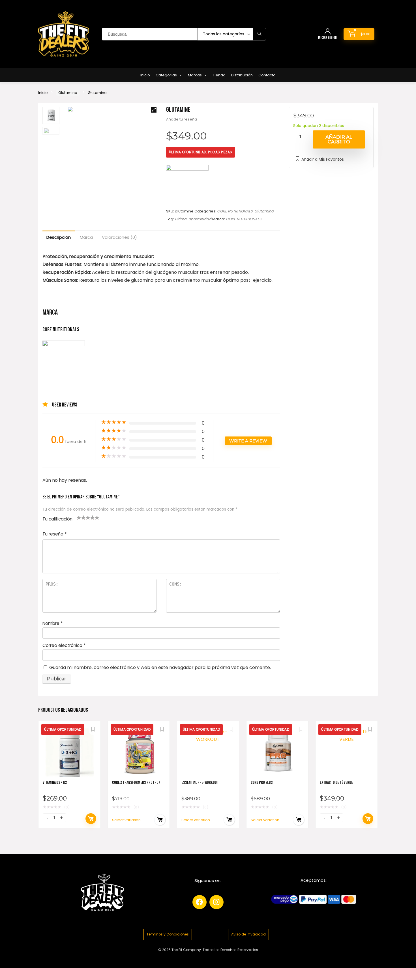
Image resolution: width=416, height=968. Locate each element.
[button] (153, 110)
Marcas (195, 75)
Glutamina (67, 92)
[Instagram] (216, 902)
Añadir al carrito (338, 139)
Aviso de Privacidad (248, 934)
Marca (86, 237)
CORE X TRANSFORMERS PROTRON (136, 782)
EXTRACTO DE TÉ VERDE (336, 782)
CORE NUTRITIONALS (235, 211)
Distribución (242, 75)
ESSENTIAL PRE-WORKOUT (200, 782)
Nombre (52, 623)
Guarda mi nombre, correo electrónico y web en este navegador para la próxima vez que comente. (160, 667)
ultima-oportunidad (193, 219)
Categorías (166, 75)
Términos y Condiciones (168, 934)
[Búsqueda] (259, 34)
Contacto (267, 75)
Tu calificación (57, 519)
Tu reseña (54, 534)
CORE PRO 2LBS (262, 782)
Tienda (219, 75)
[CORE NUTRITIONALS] (187, 186)
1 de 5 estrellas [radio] (79, 517)
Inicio (145, 75)
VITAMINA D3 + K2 (55, 782)
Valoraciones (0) (119, 237)
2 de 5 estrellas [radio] (81, 517)
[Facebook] (199, 902)
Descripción (58, 237)
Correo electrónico (63, 645)
